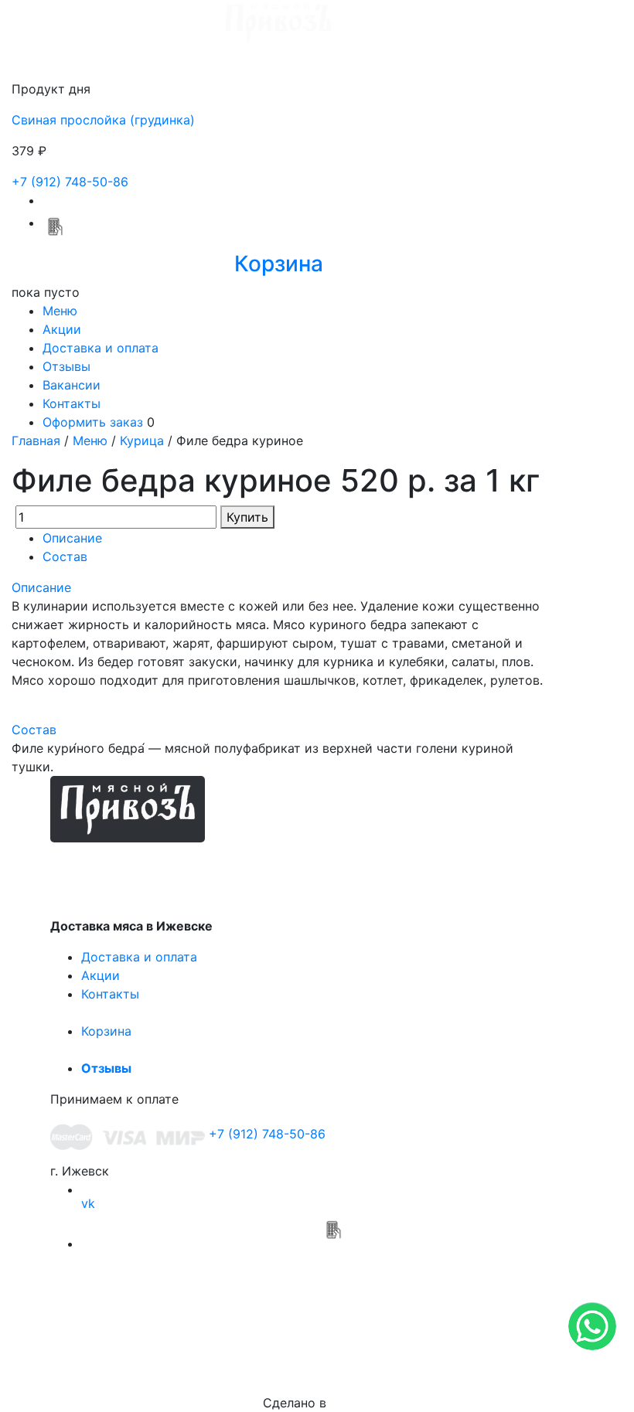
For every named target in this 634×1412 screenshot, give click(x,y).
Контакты (72, 403)
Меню (60, 310)
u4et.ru (350, 1402)
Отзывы (66, 366)
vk (88, 1203)
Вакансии (72, 385)
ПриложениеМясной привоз (332, 1267)
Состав (65, 556)
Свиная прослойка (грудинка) (103, 120)
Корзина (106, 1031)
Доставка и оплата (100, 348)
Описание (72, 538)
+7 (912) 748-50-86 (70, 181)
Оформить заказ (93, 422)
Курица (142, 440)
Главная (36, 440)
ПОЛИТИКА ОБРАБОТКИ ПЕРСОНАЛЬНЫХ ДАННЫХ (317, 1345)
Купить (247, 517)
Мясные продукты (163, 864)
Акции (62, 329)
